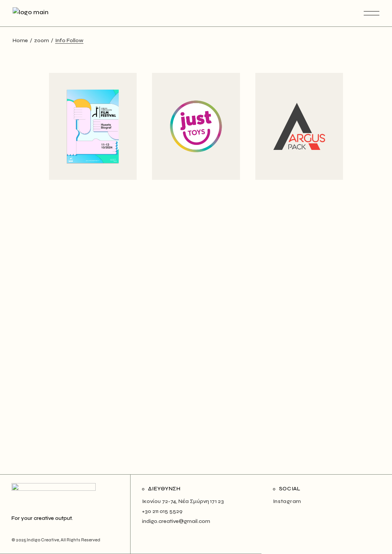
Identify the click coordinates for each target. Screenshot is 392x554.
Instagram (287, 501)
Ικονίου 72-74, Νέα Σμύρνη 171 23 (183, 501)
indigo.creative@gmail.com (176, 521)
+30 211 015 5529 (162, 511)
